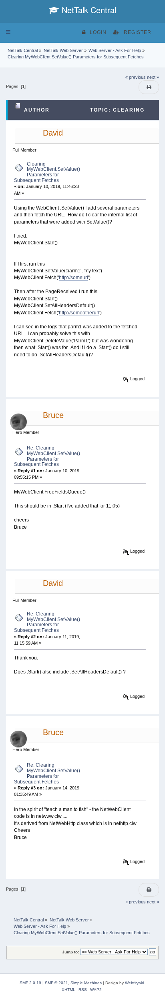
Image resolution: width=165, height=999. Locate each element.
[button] (8, 32)
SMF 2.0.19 (30, 983)
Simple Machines (86, 983)
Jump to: (70, 952)
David (53, 132)
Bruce (53, 415)
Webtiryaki (134, 983)
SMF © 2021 (56, 983)
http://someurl (73, 277)
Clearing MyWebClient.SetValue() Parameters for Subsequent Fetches (47, 172)
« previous (135, 77)
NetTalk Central (87, 10)
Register (137, 32)
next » (153, 77)
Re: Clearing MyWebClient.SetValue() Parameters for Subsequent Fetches (47, 456)
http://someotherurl (79, 313)
